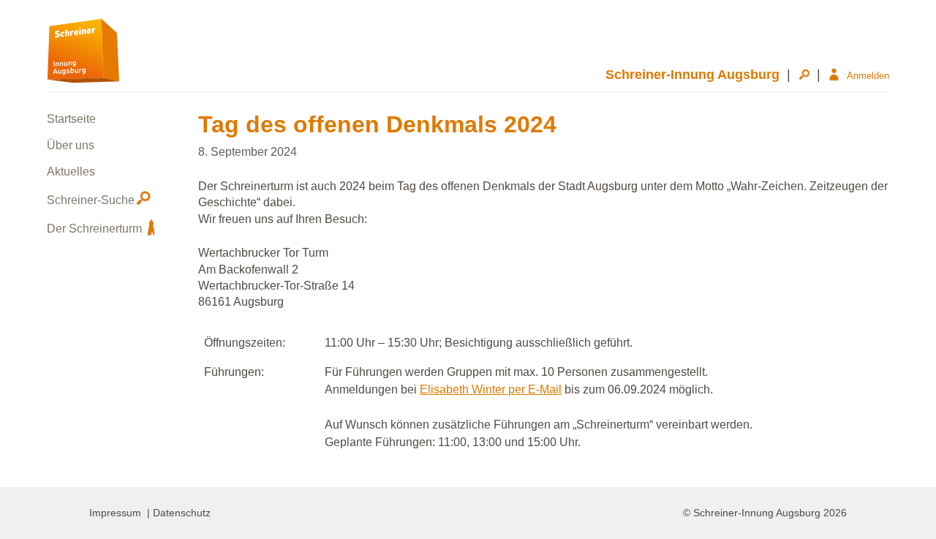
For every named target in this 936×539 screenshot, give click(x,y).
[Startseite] (83, 49)
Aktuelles (71, 171)
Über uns (70, 145)
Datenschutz (182, 513)
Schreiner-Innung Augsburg (692, 74)
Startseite (71, 119)
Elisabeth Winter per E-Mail (491, 389)
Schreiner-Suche (91, 200)
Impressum (115, 513)
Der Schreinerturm (94, 228)
